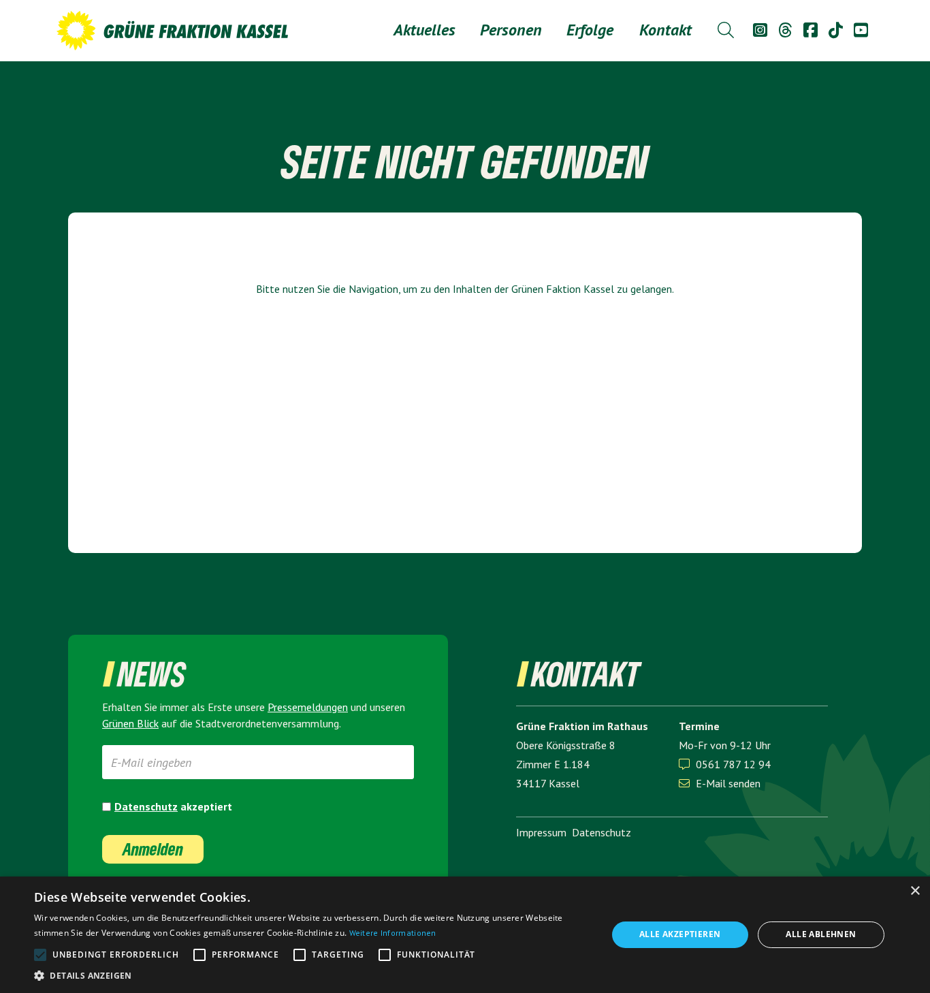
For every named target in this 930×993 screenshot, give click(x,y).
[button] (511, 30)
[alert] (465, 935)
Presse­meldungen (308, 707)
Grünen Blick (130, 723)
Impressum (541, 832)
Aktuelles (424, 29)
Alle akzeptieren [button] (679, 934)
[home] (172, 30)
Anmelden (153, 849)
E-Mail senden (719, 783)
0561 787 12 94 (733, 764)
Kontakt (665, 29)
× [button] (915, 891)
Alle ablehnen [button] (821, 934)
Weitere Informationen (392, 933)
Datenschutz (146, 806)
